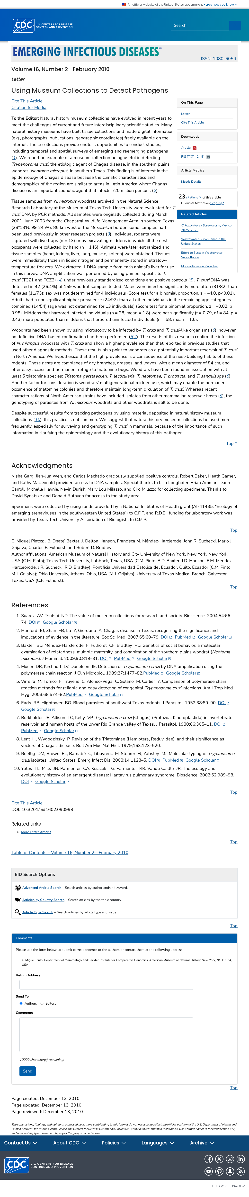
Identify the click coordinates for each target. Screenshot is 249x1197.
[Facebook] (209, 1159)
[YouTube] (209, 1171)
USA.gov (238, 1186)
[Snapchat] (230, 1171)
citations (194, 197)
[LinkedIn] (241, 1159)
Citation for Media (28, 107)
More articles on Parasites (199, 266)
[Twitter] (219, 1159)
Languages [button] (155, 1143)
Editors (50, 1003)
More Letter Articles (36, 832)
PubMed (185, 637)
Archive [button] (199, 1143)
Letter (185, 114)
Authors (30, 1003)
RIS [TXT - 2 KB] (193, 156)
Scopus (217, 203)
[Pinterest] (219, 1171)
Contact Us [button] (18, 1143)
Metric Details (191, 182)
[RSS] (241, 1171)
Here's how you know (219, 4)
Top (232, 443)
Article (186, 147)
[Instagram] (230, 1159)
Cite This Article (192, 122)
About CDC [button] (66, 1143)
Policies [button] (111, 1143)
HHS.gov (219, 1186)
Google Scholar (60, 622)
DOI (34, 622)
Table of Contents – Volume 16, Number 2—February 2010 (69, 852)
